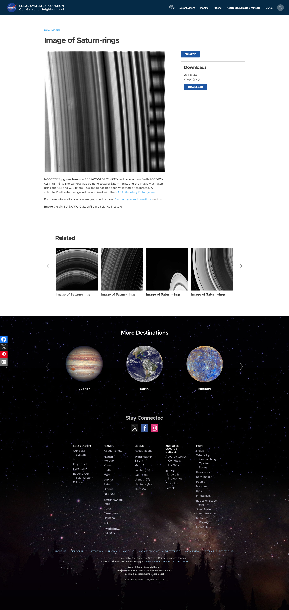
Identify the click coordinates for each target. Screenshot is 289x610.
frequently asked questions (133, 199)
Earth (144, 389)
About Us (60, 551)
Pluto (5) (140, 489)
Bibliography (79, 551)
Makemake (111, 513)
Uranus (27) (142, 479)
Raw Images (52, 30)
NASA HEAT (204, 527)
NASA (12, 7)
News (200, 451)
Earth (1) (140, 460)
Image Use (128, 551)
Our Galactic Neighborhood (41, 10)
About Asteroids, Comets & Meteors (176, 460)
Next (241, 266)
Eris (106, 523)
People (200, 481)
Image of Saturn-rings (73, 294)
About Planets (113, 451)
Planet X (109, 532)
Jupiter (84, 389)
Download (195, 87)
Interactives (203, 496)
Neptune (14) (143, 484)
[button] (269, 8)
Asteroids (171, 483)
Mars (107, 475)
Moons (139, 446)
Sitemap (209, 551)
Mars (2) (140, 465)
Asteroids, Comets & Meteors (172, 449)
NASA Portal (192, 551)
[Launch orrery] (171, 8)
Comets (170, 488)
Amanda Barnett (152, 567)
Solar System (82, 446)
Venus (108, 465)
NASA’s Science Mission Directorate (167, 561)
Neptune (109, 494)
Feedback (97, 551)
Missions (201, 486)
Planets (109, 446)
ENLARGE (190, 54)
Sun (75, 459)
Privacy (112, 551)
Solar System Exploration (41, 5)
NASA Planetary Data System (135, 192)
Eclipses (78, 482)
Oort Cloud (80, 469)
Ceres (107, 508)
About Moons (143, 451)
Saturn (108, 484)
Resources (203, 472)
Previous (47, 266)
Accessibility (226, 551)
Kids (199, 491)
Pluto (107, 504)
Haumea (109, 518)
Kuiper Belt (80, 464)
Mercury (204, 389)
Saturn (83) (142, 475)
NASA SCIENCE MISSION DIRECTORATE (159, 551)
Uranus (108, 489)
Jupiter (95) (142, 470)
